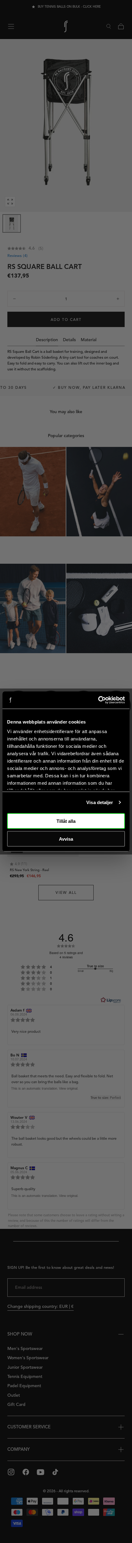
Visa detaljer (99, 802)
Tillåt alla (66, 820)
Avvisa (66, 839)
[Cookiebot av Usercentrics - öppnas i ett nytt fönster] (98, 700)
